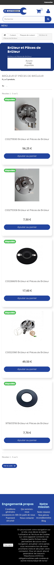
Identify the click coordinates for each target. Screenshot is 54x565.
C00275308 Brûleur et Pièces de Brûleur (27, 210)
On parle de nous (27, 515)
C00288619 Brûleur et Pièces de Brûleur (27, 281)
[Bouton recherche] (48, 19)
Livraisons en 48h (10, 515)
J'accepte (8, 545)
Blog (44, 521)
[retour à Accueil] (4, 35)
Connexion (48, 2)
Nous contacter (27, 518)
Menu (4, 26)
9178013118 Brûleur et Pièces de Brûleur (27, 423)
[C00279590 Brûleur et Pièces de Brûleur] (27, 114)
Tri (3, 86)
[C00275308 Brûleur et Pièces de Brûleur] (27, 185)
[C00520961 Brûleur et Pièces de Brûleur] (27, 327)
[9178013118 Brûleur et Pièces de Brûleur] (27, 398)
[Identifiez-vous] (48, 12)
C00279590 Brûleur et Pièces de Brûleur (27, 139)
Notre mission (43, 512)
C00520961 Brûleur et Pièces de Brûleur (27, 352)
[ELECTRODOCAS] (15, 11)
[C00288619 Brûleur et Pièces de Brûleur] (27, 256)
